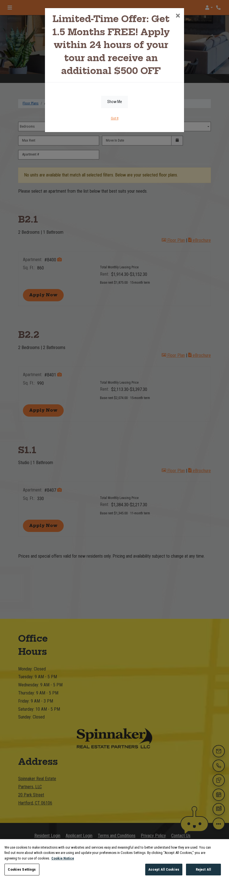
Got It (114, 118)
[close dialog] (178, 16)
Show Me (114, 101)
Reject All (203, 869)
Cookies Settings (22, 869)
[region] (114, 860)
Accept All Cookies (163, 869)
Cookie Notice (62, 858)
